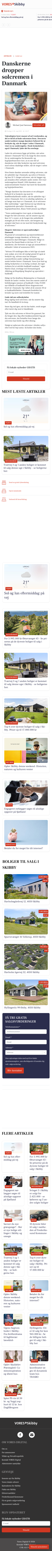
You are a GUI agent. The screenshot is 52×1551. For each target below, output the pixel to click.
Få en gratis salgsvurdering (13, 1500)
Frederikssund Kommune (12, 1497)
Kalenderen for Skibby (11, 1486)
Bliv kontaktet (14, 1070)
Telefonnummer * (12, 1027)
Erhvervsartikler (8, 1493)
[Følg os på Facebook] (20, 1435)
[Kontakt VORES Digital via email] (32, 1435)
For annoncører (8, 1452)
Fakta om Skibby (9, 1489)
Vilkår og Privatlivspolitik (12, 1456)
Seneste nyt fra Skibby (11, 1478)
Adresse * (9, 1047)
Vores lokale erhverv (10, 1482)
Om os (4, 1449)
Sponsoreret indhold (10, 1504)
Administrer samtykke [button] (11, 1463)
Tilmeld (26, 379)
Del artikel (37, 125)
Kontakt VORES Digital (11, 1460)
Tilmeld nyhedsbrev (39, 1547)
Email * (8, 1037)
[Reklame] (26, 345)
